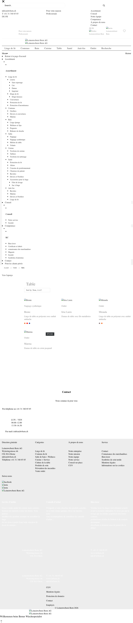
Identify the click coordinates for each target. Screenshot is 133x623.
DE (3, 16)
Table (10, 134)
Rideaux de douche (17, 131)
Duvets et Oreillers (17, 176)
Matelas (13, 116)
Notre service (13, 220)
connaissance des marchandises (19, 249)
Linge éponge (15, 122)
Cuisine (11, 148)
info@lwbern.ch (97, 555)
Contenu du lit (41, 454)
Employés (50, 605)
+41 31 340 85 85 (23, 408)
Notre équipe (96, 16)
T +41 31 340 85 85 (10, 13)
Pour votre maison (53, 10)
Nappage (13, 136)
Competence (96, 19)
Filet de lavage (17, 182)
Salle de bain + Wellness (45, 456)
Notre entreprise (75, 451)
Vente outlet (40, 471)
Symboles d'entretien (16, 257)
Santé (10, 159)
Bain (10, 119)
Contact (94, 25)
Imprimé (15, 91)
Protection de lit (16, 102)
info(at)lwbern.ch (9, 10)
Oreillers (13, 111)
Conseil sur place (75, 462)
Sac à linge (16, 185)
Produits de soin (41, 465)
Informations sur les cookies (113, 465)
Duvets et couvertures (18, 114)
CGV (70, 465)
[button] (1, 621)
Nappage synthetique (17, 139)
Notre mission (74, 454)
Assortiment (96, 10)
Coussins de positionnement (20, 168)
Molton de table (16, 142)
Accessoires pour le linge (19, 179)
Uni (13, 85)
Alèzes (12, 165)
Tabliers (13, 154)
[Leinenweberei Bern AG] (13, 490)
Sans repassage (17, 82)
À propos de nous (98, 22)
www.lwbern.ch (97, 553)
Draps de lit (14, 94)
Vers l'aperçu (7, 275)
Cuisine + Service (42, 459)
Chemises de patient (17, 171)
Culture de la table (42, 462)
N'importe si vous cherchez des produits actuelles (66, 507)
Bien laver (12, 243)
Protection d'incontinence (19, 105)
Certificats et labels (15, 246)
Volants (12, 145)
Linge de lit (12, 77)
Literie (12, 79)
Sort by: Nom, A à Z (34, 290)
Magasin (11, 252)
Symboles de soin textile (111, 459)
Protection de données (55, 596)
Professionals (51, 13)
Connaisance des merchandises (114, 454)
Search (105, 5)
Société (11, 223)
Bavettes (13, 174)
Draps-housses (17, 96)
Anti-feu (11, 188)
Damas (14, 88)
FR (6, 16)
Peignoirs (13, 128)
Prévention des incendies (45, 468)
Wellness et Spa (15, 125)
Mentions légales (108, 462)
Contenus (11, 108)
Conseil (94, 13)
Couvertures (14, 99)
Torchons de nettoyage (18, 156)
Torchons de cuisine (17, 151)
